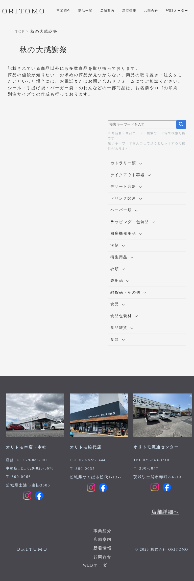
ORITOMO (23, 12)
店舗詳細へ (165, 512)
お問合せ (151, 10)
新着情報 (129, 10)
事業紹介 (64, 10)
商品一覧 (85, 10)
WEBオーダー (177, 10)
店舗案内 (107, 10)
